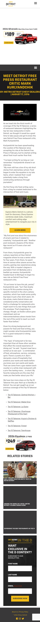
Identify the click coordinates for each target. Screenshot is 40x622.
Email (15, 586)
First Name (13, 564)
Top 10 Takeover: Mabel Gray (19, 402)
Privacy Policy (23, 612)
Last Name (12, 575)
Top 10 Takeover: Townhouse (19, 431)
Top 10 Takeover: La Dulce (18, 407)
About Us (15, 612)
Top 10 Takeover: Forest (17, 426)
